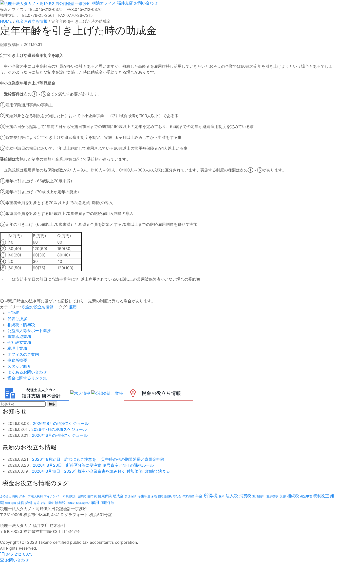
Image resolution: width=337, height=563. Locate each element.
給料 (28, 502)
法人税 (231, 495)
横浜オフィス (104, 2)
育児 (36, 503)
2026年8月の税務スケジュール (61, 423)
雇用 (73, 306)
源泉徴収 (272, 496)
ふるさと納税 (9, 496)
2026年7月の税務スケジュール (59, 429)
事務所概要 (17, 360)
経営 (20, 502)
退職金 (71, 503)
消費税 (245, 495)
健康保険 (105, 496)
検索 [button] (52, 404)
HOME (13, 312)
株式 (221, 496)
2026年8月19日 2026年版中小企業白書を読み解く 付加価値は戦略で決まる (101, 471)
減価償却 (258, 496)
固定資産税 (165, 496)
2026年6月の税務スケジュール (60, 435)
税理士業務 (17, 348)
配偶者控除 (83, 503)
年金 (198, 496)
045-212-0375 (18, 554)
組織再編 (10, 503)
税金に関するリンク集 (27, 377)
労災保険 (130, 496)
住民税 (92, 496)
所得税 (211, 496)
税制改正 (321, 496)
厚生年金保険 (147, 496)
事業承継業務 (19, 336)
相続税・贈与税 (21, 324)
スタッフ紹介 (19, 366)
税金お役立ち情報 (38, 306)
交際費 (82, 496)
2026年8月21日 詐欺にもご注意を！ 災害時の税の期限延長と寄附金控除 (98, 459)
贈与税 (60, 502)
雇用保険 (107, 502)
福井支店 (124, 2)
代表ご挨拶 (17, 318)
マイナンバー (53, 496)
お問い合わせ (145, 2)
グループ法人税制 (31, 496)
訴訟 (44, 503)
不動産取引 (69, 496)
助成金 (118, 496)
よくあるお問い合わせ (27, 372)
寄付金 (177, 496)
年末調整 (188, 496)
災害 (283, 496)
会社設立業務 (19, 342)
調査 (51, 503)
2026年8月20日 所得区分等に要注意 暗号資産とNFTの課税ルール (93, 465)
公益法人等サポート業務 (29, 330)
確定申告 (306, 496)
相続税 (293, 495)
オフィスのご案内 (23, 354)
